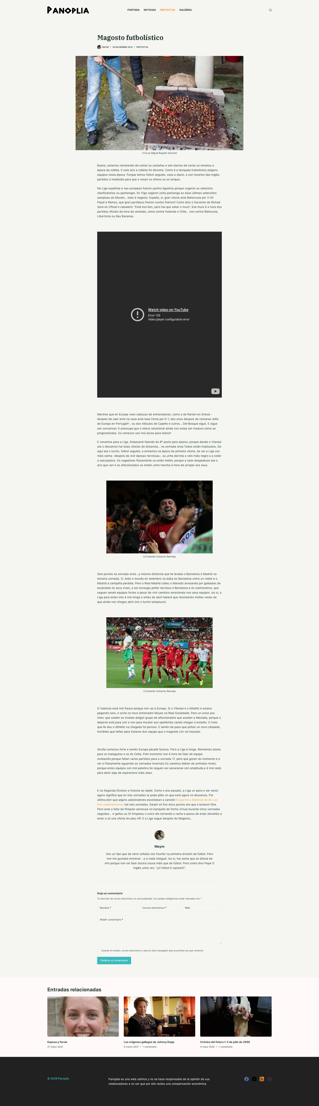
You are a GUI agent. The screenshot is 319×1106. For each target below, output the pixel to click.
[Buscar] (270, 10)
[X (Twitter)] (254, 1079)
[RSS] (262, 1079)
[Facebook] (246, 1079)
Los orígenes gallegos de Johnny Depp (149, 1042)
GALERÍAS (185, 9)
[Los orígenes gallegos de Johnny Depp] (159, 1016)
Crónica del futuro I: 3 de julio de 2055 (225, 1042)
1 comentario (150, 1046)
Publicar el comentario (114, 960)
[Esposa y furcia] (83, 1016)
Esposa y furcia (57, 1042)
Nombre (105, 907)
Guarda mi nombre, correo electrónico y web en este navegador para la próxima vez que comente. (152, 950)
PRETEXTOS (167, 9)
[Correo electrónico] (269, 1079)
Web (187, 907)
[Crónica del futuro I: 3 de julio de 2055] (236, 1016)
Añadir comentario (111, 919)
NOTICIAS (150, 9)
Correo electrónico (154, 907)
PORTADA (133, 9)
